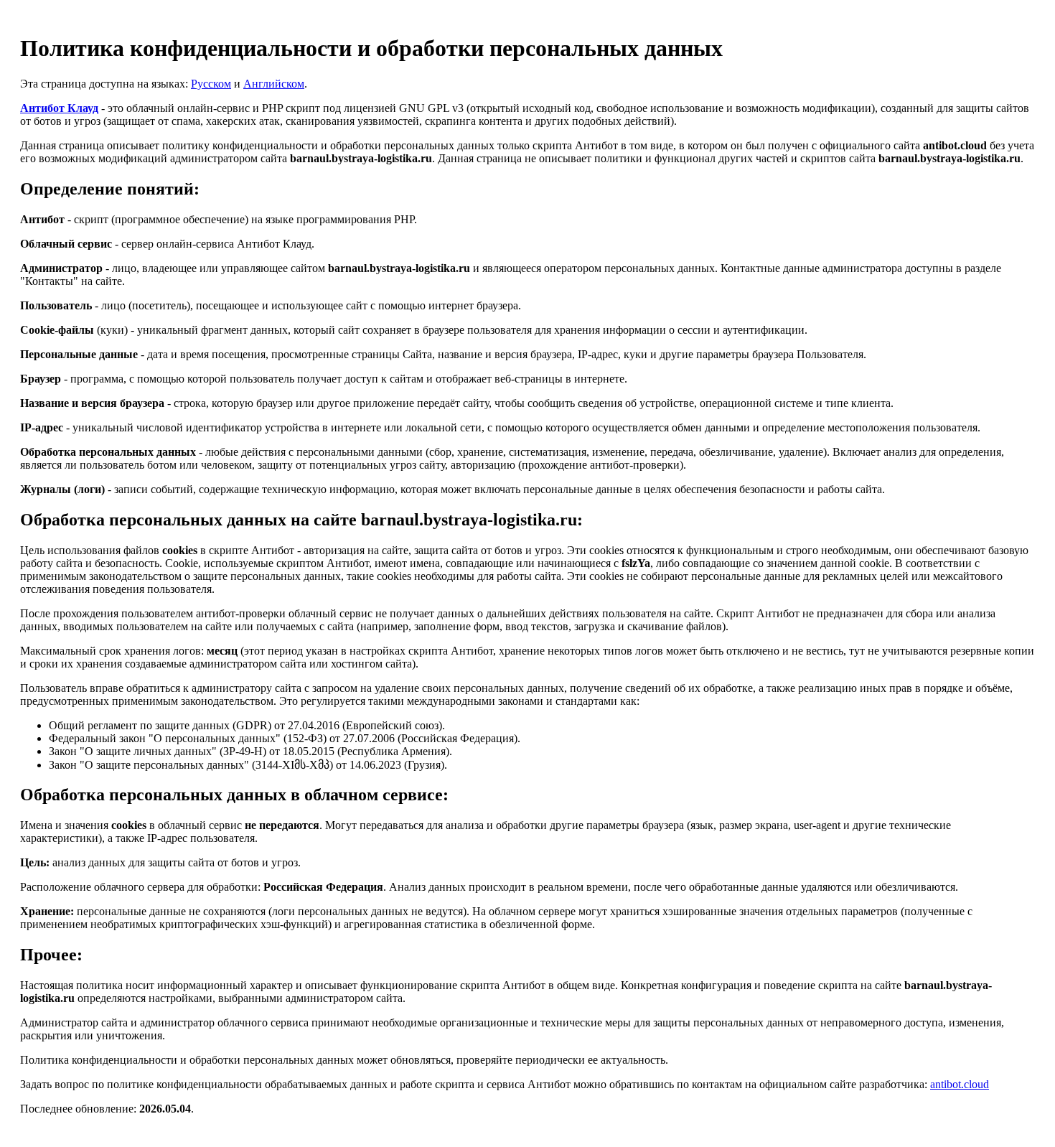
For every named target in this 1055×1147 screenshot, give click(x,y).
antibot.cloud (959, 1084)
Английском (273, 84)
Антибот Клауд (59, 108)
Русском (211, 84)
